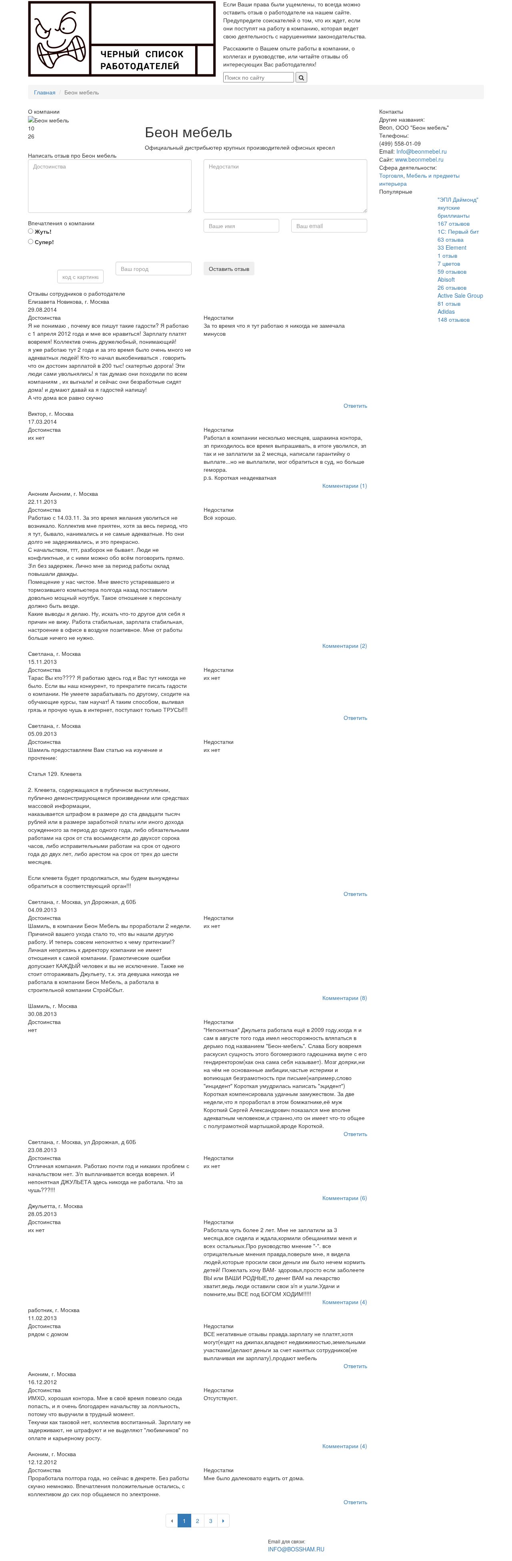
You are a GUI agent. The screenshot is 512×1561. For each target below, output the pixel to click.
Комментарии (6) (344, 1198)
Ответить (355, 405)
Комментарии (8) (344, 998)
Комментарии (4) (344, 1302)
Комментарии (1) (344, 485)
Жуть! (42, 231)
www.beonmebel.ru (419, 159)
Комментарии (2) (344, 645)
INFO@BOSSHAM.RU (296, 1549)
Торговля (391, 175)
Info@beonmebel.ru (421, 151)
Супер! (43, 242)
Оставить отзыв (229, 269)
